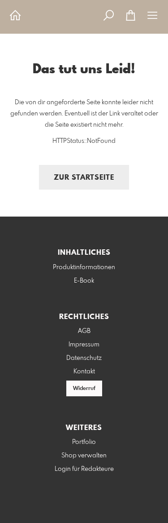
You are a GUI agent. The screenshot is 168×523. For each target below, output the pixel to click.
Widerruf (84, 388)
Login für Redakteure (84, 469)
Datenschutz (84, 358)
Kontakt (84, 371)
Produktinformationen (84, 267)
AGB (84, 331)
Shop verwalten (84, 455)
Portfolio (84, 442)
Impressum (84, 344)
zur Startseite (84, 178)
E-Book (84, 281)
